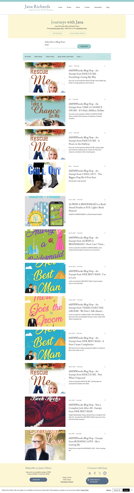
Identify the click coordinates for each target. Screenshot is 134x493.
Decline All (117, 490)
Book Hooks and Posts (65, 57)
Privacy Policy (85, 490)
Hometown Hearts (67, 482)
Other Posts (50, 57)
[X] (100, 473)
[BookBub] (105, 473)
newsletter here (81, 28)
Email (46, 45)
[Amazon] (90, 473)
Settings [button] (108, 490)
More (78, 57)
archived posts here (57, 28)
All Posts (28, 57)
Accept (126, 490)
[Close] (132, 490)
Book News (38, 57)
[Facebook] (95, 473)
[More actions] (105, 66)
